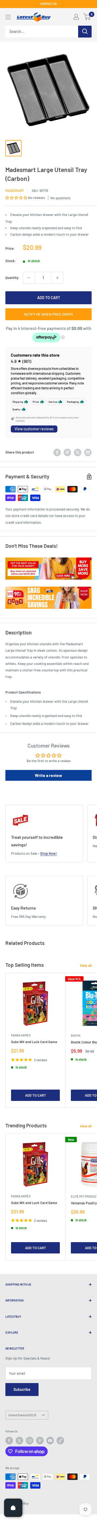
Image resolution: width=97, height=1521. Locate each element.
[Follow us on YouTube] (50, 1440)
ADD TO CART (48, 297)
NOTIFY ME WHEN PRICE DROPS (48, 314)
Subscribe (21, 1389)
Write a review (48, 775)
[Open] (13, 1508)
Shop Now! (48, 853)
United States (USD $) (22, 1415)
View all (86, 965)
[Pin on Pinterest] (67, 452)
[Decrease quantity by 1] (28, 277)
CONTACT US (48, 3)
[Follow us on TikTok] (60, 1440)
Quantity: (12, 277)
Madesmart (14, 190)
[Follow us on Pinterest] (40, 1440)
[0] (87, 16)
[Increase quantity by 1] (57, 277)
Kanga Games (20, 1035)
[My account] (76, 17)
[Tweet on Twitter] (77, 452)
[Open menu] (8, 17)
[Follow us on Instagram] (29, 1440)
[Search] (85, 32)
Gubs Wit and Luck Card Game (34, 1042)
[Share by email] (88, 452)
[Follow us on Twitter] (19, 1440)
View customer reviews (34, 429)
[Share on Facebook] (57, 452)
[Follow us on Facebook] (9, 1440)
